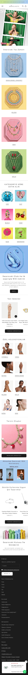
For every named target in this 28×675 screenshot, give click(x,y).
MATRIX (4, 413)
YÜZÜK (20, 223)
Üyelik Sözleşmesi (6, 635)
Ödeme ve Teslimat (6, 627)
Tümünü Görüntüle (14, 522)
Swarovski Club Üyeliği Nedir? (9, 612)
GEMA (14, 144)
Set (2, 589)
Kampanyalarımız (6, 617)
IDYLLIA (14, 176)
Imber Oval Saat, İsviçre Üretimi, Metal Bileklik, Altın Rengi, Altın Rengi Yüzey (9, 322)
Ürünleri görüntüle (14, 455)
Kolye (3, 584)
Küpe (3, 582)
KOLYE (7, 241)
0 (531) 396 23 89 (6, 648)
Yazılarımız (4, 615)
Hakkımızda (4, 602)
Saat (3, 592)
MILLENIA (14, 112)
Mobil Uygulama (5, 610)
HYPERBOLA (5, 357)
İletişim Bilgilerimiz (6, 604)
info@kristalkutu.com (7, 654)
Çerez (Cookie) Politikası (7, 637)
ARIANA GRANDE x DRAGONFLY (14, 80)
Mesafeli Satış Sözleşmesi (8, 625)
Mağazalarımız (5, 607)
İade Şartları (4, 632)
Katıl (14, 291)
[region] (14, 27)
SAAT (20, 204)
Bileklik (3, 594)
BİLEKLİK (7, 223)
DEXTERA (4, 376)
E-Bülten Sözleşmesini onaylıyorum (11, 570)
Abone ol (7, 573)
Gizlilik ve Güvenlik (6, 630)
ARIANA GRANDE (19, 376)
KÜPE (7, 204)
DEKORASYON (20, 241)
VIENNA (17, 357)
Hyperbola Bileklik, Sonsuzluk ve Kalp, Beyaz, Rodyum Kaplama (10, 512)
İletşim (4, 642)
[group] (14, 27)
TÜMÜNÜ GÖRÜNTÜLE (14, 331)
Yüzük (3, 587)
